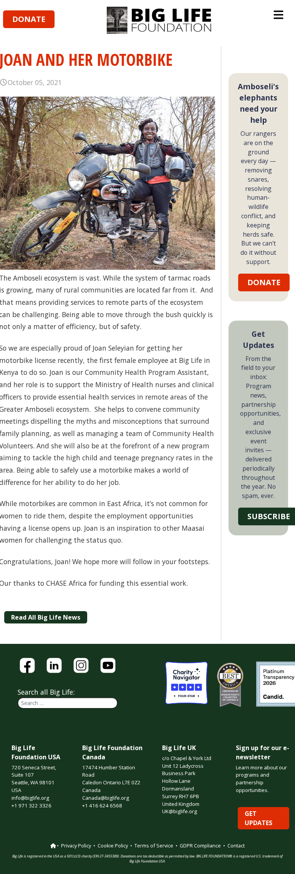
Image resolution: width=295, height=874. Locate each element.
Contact (236, 845)
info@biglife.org (30, 797)
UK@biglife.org (179, 811)
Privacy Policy (76, 845)
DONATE (28, 19)
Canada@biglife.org (105, 797)
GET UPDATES (258, 818)
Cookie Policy (113, 845)
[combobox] (68, 703)
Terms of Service (153, 845)
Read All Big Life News (45, 617)
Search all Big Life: (46, 692)
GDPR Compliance (200, 845)
